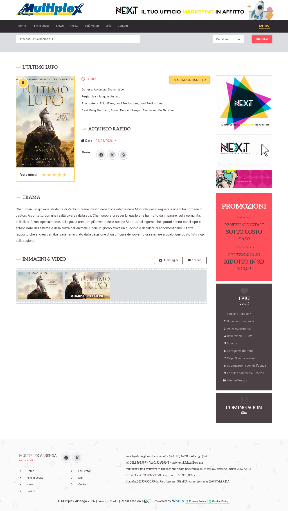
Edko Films (107, 103)
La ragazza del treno (240, 350)
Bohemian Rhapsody (240, 321)
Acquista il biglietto (189, 79)
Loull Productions (127, 103)
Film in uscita (41, 25)
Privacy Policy (197, 501)
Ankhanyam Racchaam (142, 110)
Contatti (123, 25)
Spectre (232, 343)
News (60, 25)
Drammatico (116, 89)
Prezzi (74, 25)
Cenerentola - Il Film (239, 336)
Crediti (114, 501)
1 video (197, 260)
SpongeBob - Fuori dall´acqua (246, 365)
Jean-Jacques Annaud (105, 96)
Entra (264, 25)
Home (22, 25)
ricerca (262, 38)
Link (108, 25)
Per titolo (222, 39)
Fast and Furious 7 (239, 313)
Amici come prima (239, 328)
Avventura (100, 89)
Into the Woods (237, 380)
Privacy (102, 501)
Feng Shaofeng (99, 110)
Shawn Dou (118, 110)
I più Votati (92, 25)
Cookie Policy (220, 501)
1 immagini (171, 260)
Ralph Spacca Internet (241, 358)
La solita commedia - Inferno (245, 373)
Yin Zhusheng (167, 110)
